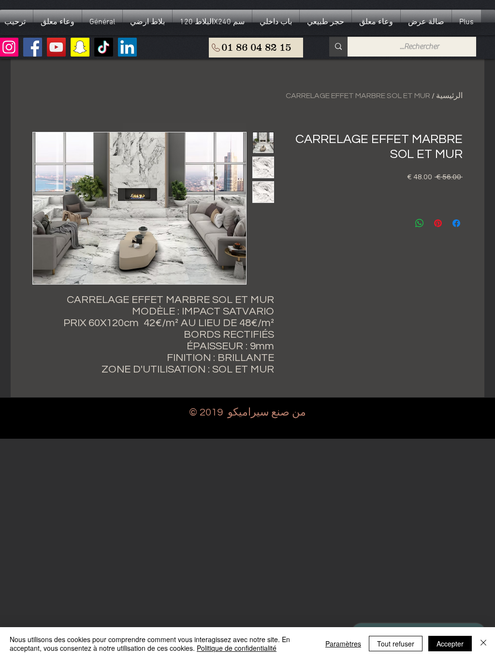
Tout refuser (395, 643)
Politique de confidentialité (237, 648)
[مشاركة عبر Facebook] (456, 223)
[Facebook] (32, 47)
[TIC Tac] (103, 47)
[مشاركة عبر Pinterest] (438, 223)
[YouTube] (56, 47)
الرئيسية (449, 96)
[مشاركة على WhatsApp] (419, 223)
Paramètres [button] (343, 643)
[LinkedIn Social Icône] (127, 47)
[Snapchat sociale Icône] (80, 47)
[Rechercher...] (338, 47)
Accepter (450, 643)
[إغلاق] (483, 643)
